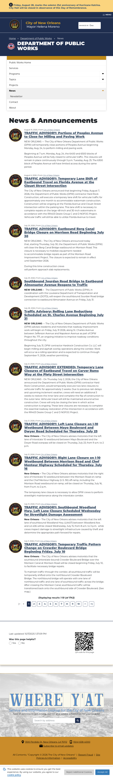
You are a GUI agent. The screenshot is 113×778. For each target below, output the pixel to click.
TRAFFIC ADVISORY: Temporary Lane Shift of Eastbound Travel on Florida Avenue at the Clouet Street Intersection (60, 182)
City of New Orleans (52, 130)
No (23, 643)
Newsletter (16, 96)
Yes (14, 643)
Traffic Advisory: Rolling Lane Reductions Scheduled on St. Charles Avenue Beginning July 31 (64, 315)
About (12, 107)
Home (12, 38)
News (12, 90)
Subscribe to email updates (58, 746)
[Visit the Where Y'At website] (56, 702)
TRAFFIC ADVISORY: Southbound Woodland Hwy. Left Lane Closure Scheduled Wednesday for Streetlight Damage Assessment (62, 511)
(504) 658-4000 (81, 742)
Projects (13, 85)
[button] (103, 74)
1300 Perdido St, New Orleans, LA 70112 (46, 742)
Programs (14, 74)
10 (78, 604)
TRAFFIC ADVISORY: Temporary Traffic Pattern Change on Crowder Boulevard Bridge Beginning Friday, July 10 (62, 548)
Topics (12, 79)
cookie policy (14, 775)
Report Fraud (85, 754)
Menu (108, 15)
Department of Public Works (36, 38)
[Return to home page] (35, 24)
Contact (13, 102)
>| (92, 604)
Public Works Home (20, 62)
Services (13, 68)
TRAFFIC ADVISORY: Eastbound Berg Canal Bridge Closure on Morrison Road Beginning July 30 (64, 233)
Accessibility (70, 758)
